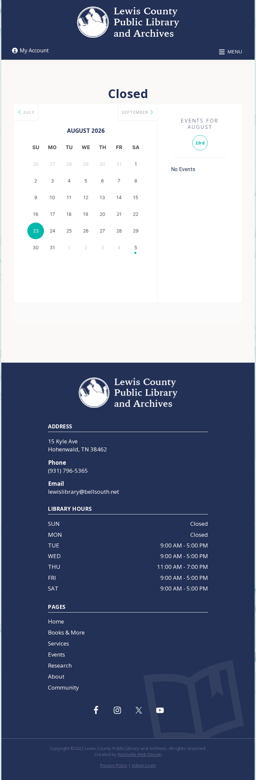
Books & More (66, 632)
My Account (34, 50)
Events (56, 654)
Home (56, 621)
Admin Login (144, 765)
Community (63, 687)
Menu (234, 51)
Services (58, 643)
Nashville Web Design (140, 754)
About (56, 676)
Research (60, 665)
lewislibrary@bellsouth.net (83, 491)
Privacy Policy (113, 765)
